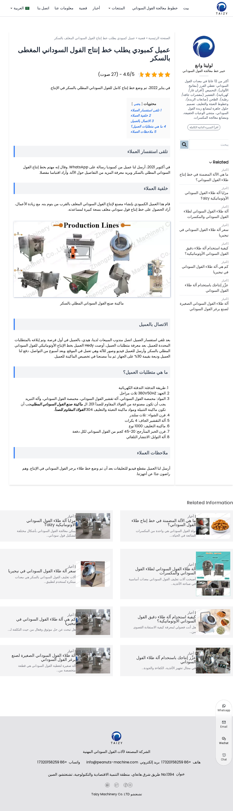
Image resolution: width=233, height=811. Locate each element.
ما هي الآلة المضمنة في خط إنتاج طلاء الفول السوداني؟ (204, 177)
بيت (186, 8)
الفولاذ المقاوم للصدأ (70, 409)
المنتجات (118, 8)
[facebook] (125, 785)
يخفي (137, 104)
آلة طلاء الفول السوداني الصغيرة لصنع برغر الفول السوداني (204, 306)
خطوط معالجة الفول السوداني (155, 8)
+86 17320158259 (176, 762)
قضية (83, 8)
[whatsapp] (107, 785)
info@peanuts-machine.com (112, 762)
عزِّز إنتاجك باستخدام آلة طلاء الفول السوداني (206, 287)
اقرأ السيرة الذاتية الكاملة (204, 127)
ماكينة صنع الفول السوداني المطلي (57, 404)
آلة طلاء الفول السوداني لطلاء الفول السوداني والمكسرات (206, 214)
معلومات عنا (64, 8)
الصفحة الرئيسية (159, 38)
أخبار (96, 8)
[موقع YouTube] (130, 785)
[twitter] (116, 785)
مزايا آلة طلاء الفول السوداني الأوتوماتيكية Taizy (206, 195)
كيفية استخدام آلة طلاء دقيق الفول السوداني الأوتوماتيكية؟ (206, 251)
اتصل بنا (43, 8)
